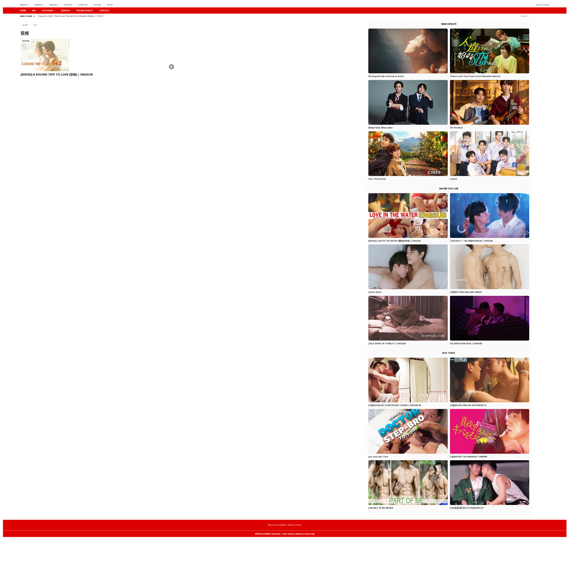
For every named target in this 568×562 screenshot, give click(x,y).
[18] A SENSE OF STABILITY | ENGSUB (387, 343)
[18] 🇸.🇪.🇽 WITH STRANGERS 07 (467, 507)
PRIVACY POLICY (295, 525)
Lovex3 (453, 178)
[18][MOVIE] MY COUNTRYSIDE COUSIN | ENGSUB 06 (394, 405)
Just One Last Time (378, 456)
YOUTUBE (97, 5)
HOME (23, 10)
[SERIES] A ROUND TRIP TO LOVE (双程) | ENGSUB (57, 74)
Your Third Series (377, 178)
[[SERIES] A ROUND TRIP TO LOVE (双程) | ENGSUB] (101, 55)
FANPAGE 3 (53, 5)
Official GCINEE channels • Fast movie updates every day (285, 533)
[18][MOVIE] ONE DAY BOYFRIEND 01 (468, 405)
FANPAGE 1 (24, 5)
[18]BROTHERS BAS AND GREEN (466, 292)
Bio (34, 10)
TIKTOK (110, 5)
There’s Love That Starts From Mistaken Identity (475, 76)
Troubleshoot (84, 10)
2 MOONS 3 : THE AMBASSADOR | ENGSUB (471, 240)
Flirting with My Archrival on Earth (386, 76)
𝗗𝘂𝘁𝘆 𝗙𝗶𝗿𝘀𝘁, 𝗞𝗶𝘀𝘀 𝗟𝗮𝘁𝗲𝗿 (380, 127)
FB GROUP (68, 5)
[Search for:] (534, 16)
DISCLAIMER (280, 525)
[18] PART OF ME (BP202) (380, 507)
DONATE (65, 10)
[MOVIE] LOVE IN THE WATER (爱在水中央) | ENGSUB (394, 240)
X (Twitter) (82, 5)
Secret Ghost (375, 292)
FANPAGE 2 (39, 5)
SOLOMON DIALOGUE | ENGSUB (466, 343)
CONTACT (104, 10)
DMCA (270, 525)
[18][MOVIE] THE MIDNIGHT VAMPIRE (468, 456)
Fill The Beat (456, 127)
